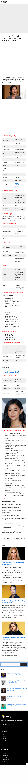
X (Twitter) (17, 185)
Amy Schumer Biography (12, 371)
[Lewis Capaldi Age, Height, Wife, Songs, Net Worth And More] (13, 634)
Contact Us (5, 755)
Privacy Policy (6, 759)
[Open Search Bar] (24, 2)
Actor (4, 734)
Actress (4, 736)
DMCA (4, 761)
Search (24, 664)
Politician (5, 743)
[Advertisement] (14, 18)
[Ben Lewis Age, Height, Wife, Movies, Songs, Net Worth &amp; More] (13, 597)
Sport (4, 738)
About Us (5, 753)
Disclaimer (5, 757)
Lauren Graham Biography (12, 372)
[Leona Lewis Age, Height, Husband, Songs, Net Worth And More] (13, 559)
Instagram (17, 183)
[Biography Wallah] (4, 2)
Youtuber (5, 740)
